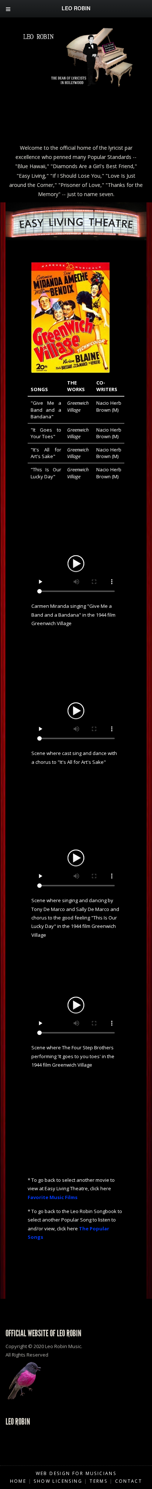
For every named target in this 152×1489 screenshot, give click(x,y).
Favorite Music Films (52, 1197)
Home (18, 1481)
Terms (98, 1481)
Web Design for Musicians (76, 1473)
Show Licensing (58, 1481)
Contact (128, 1481)
